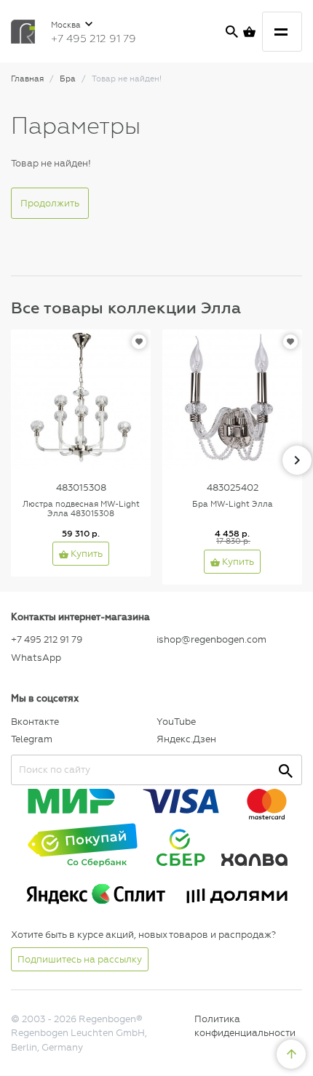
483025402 (232, 487)
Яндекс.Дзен (186, 739)
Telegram (31, 739)
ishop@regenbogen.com (211, 639)
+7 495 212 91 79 (93, 38)
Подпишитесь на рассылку (79, 959)
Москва (67, 25)
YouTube (176, 721)
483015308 (81, 487)
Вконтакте (35, 721)
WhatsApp (36, 657)
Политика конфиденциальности (245, 1026)
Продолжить (49, 203)
